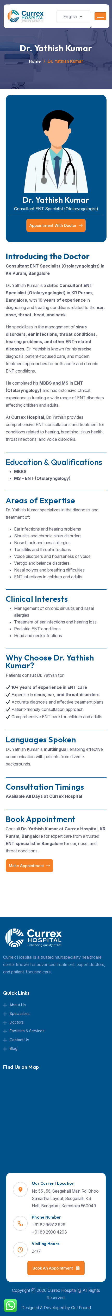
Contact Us (19, 1039)
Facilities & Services (27, 1031)
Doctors (17, 1022)
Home (35, 61)
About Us (18, 1005)
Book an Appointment (53, 1268)
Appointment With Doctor (53, 225)
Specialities (20, 1013)
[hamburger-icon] (100, 16)
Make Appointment (26, 865)
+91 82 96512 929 (48, 1224)
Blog (13, 1048)
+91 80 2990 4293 (49, 1232)
